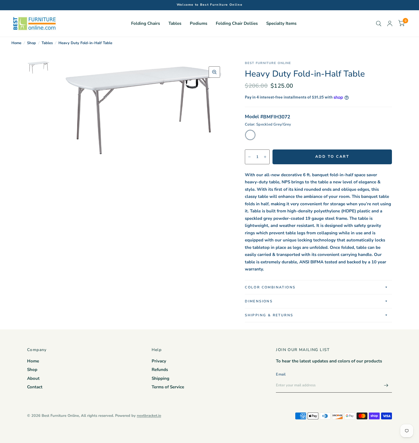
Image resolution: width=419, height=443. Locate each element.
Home (16, 43)
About (33, 378)
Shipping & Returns (269, 315)
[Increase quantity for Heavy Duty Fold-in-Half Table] (265, 157)
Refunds (160, 369)
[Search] (378, 23)
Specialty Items (281, 23)
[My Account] (389, 23)
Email (281, 374)
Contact (34, 387)
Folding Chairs (145, 23)
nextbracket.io (149, 415)
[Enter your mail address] (386, 385)
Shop (31, 43)
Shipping (160, 378)
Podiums (198, 23)
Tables (174, 23)
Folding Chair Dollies (237, 23)
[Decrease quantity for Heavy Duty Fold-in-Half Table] (249, 157)
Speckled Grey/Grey (250, 135)
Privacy (159, 361)
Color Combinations (270, 287)
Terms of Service (168, 387)
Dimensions (258, 301)
